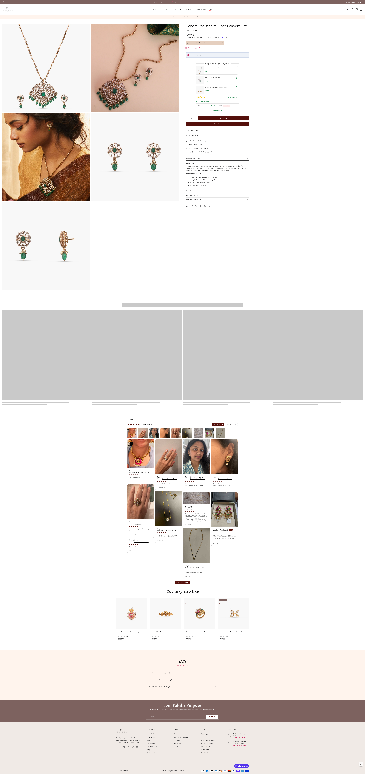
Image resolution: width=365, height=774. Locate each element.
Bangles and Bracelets (181, 737)
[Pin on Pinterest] (200, 206)
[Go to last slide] (3, 2)
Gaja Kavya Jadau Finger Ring (196, 632)
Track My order (206, 734)
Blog (148, 750)
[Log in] (352, 9)
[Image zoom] (46, 68)
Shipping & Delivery (207, 743)
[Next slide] (340, 2)
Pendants (177, 740)
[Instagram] (128, 747)
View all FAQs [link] (181, 665)
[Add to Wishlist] (118, 603)
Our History (151, 743)
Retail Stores (151, 753)
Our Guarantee (152, 746)
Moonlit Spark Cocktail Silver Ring (232, 632)
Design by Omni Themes (175, 771)
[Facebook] (120, 747)
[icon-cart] (361, 9)
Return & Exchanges (208, 740)
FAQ (202, 737)
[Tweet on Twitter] (196, 206)
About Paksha (151, 734)
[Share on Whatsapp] (205, 206)
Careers (149, 740)
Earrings (177, 734)
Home (168, 17)
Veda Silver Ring (157, 632)
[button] (230, 97)
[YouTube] (137, 747)
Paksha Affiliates (206, 753)
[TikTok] (133, 747)
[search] (348, 9)
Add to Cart (217, 110)
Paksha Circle (205, 746)
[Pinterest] (124, 747)
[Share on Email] (209, 206)
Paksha (163, 771)
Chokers (176, 746)
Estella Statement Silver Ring (128, 632)
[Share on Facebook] (192, 206)
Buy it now (217, 124)
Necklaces (177, 743)
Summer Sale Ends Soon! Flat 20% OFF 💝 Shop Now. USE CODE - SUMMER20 (172, 2)
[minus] (187, 118)
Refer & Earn (205, 750)
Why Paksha (151, 737)
